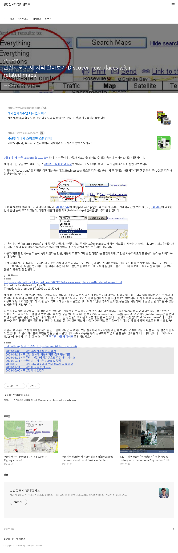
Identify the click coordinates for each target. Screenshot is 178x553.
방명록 (48, 18)
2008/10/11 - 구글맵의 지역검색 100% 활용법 (33, 360)
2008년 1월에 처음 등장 (58, 164)
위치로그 (37, 18)
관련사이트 (8, 528)
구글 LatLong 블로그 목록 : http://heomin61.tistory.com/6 (40, 346)
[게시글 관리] (21, 386)
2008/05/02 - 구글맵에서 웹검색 (25, 370)
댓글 (6, 474)
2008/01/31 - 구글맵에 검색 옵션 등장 (28, 367)
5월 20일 (156, 206)
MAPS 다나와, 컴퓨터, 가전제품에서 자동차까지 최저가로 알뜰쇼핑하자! (49, 143)
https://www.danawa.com (22, 132)
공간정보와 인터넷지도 (16, 4)
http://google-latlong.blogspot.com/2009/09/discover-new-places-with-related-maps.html (63, 282)
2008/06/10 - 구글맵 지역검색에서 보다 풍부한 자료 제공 (39, 363)
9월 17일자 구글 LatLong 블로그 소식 (26, 157)
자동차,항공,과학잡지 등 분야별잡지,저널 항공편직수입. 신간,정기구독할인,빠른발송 (56, 118)
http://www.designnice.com (24, 107)
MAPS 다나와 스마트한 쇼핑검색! (29, 138)
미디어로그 (23, 18)
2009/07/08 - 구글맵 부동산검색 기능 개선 (31, 351)
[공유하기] (17, 386)
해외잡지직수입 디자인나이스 (27, 113)
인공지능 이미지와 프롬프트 (14, 539)
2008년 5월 (62, 206)
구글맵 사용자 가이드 (61, 336)
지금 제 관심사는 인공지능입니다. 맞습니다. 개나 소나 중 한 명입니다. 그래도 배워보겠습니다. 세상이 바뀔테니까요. (68, 495)
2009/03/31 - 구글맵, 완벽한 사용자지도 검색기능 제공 (38, 354)
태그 (12, 18)
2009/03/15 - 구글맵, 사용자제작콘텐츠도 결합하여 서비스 (40, 357)
